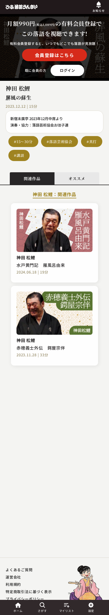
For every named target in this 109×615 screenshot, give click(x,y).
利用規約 (13, 584)
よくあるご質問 (19, 569)
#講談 (19, 155)
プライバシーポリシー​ (25, 599)
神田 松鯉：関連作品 (54, 195)
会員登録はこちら (54, 55)
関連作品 (32, 178)
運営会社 (13, 577)
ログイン (67, 70)
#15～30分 (23, 141)
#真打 (92, 141)
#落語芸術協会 (59, 141)
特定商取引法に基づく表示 (29, 591)
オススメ (76, 178)
